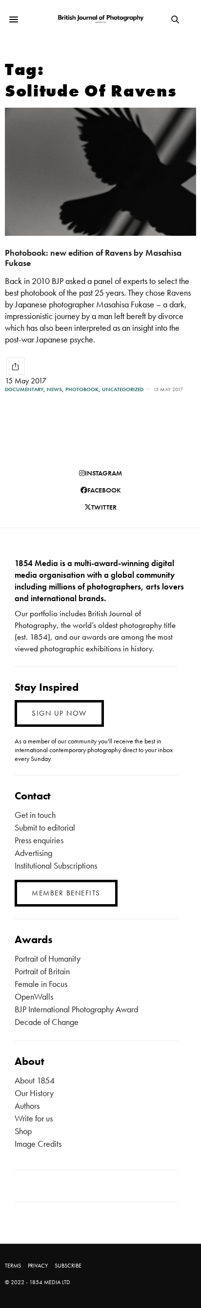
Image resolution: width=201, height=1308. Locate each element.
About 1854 (35, 1080)
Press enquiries (39, 840)
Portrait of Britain (42, 971)
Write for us (34, 1118)
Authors (27, 1105)
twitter (104, 507)
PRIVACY (38, 1266)
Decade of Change (47, 1021)
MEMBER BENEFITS (66, 893)
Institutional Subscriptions (56, 865)
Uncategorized (122, 389)
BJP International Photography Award (76, 1009)
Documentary (24, 389)
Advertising (33, 852)
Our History (34, 1093)
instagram (103, 473)
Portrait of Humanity (47, 958)
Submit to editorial (45, 827)
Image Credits (38, 1143)
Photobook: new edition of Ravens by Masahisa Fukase (93, 257)
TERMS (13, 1266)
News (54, 389)
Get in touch (35, 814)
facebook (104, 490)
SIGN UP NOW (59, 713)
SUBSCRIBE (68, 1266)
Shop (23, 1131)
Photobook (82, 389)
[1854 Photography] (100, 19)
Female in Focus (41, 983)
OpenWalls (34, 996)
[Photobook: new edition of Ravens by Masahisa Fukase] (100, 172)
